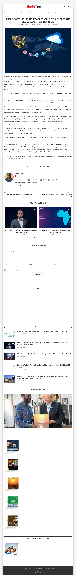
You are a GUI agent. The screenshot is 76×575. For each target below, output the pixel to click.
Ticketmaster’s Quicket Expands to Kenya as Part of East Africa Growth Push (44, 354)
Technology (14, 12)
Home (5, 12)
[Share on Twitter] (44, 167)
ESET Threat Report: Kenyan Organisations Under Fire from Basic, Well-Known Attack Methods (42, 344)
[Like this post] (40, 167)
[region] (38, 412)
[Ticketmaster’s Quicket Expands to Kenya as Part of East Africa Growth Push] (9, 356)
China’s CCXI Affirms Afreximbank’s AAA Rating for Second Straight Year (42, 331)
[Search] (65, 7)
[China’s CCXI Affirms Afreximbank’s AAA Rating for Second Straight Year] (9, 334)
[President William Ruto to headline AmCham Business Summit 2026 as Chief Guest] (9, 367)
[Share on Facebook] (42, 167)
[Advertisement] (38, 306)
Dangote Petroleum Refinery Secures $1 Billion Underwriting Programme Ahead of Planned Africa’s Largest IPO (42, 377)
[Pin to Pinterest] (46, 167)
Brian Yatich (25, 24)
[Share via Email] (48, 167)
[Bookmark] (68, 7)
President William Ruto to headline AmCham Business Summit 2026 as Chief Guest (44, 366)
